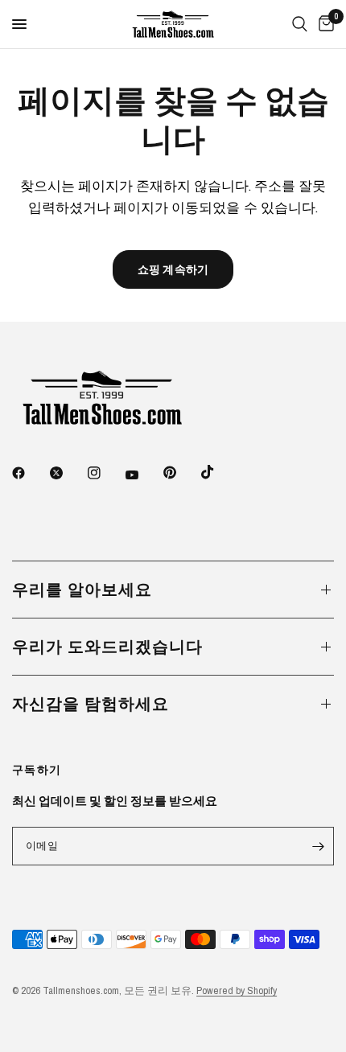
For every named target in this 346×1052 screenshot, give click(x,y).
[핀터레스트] (181, 472)
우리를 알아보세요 (82, 589)
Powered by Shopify (236, 990)
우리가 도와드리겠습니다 (107, 646)
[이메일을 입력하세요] (318, 846)
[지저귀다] (67, 473)
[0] (323, 24)
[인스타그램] (105, 473)
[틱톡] (219, 472)
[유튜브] (143, 474)
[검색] (299, 24)
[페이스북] (29, 473)
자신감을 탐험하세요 (90, 703)
